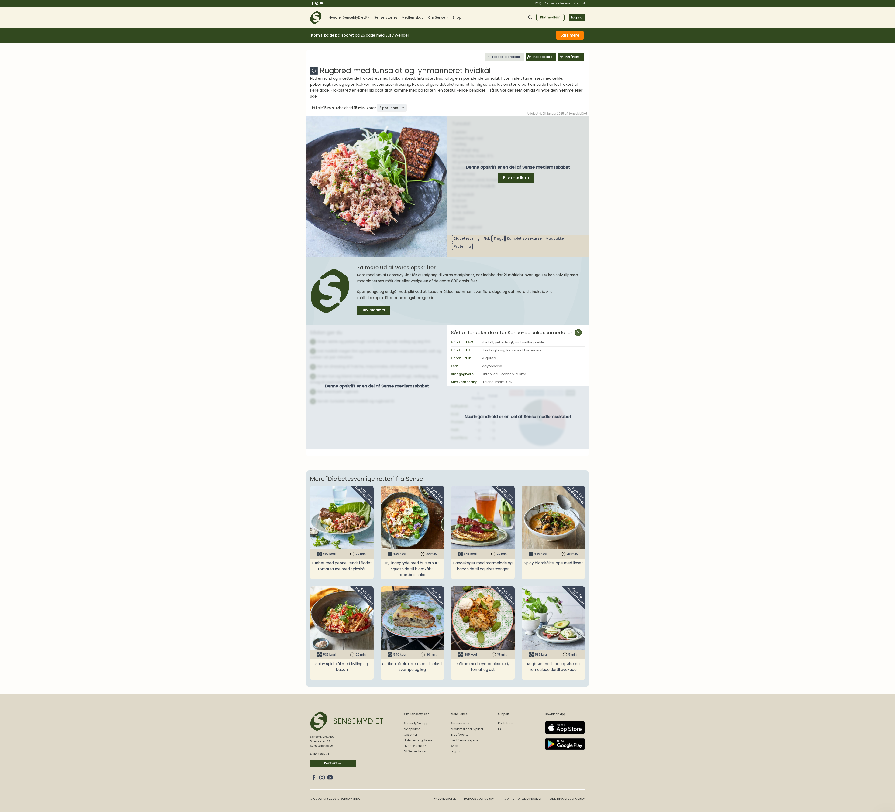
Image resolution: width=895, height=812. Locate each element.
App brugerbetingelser (567, 799)
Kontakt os (505, 723)
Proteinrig (462, 246)
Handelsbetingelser (479, 799)
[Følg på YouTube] (321, 3)
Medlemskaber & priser (467, 729)
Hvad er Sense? (415, 746)
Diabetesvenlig (467, 238)
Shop (456, 17)
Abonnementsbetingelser (522, 799)
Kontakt (579, 3)
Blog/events (459, 735)
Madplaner (412, 729)
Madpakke (555, 238)
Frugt (498, 238)
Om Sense (436, 17)
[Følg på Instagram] (316, 3)
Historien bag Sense (418, 740)
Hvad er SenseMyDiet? (348, 17)
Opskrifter (410, 735)
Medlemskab (413, 17)
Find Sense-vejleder (465, 740)
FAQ (538, 3)
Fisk (487, 238)
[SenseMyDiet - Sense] (316, 17)
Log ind (456, 751)
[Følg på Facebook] (312, 3)
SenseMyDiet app (416, 723)
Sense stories (385, 17)
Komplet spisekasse (524, 238)
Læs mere (570, 35)
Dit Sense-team (415, 751)
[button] (530, 17)
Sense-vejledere (558, 3)
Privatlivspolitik (445, 799)
